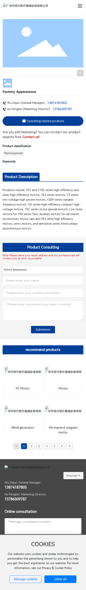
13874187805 (57, 103)
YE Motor (22, 388)
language (71, 475)
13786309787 (62, 109)
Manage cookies (25, 579)
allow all (60, 579)
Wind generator (22, 428)
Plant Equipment (13, 153)
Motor (63, 388)
